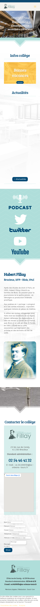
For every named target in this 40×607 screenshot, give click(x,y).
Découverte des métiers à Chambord (20, 125)
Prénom (6, 526)
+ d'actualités (20, 179)
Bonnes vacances (20, 72)
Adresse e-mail (9, 538)
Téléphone (7, 534)
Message (7, 544)
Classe (6, 530)
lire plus (20, 109)
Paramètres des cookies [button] (9, 605)
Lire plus (20, 82)
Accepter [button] (22, 605)
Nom (5, 522)
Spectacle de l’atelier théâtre (20, 106)
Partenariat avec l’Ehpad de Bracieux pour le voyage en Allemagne (20, 163)
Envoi (8, 550)
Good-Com (31, 589)
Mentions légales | (11, 589)
